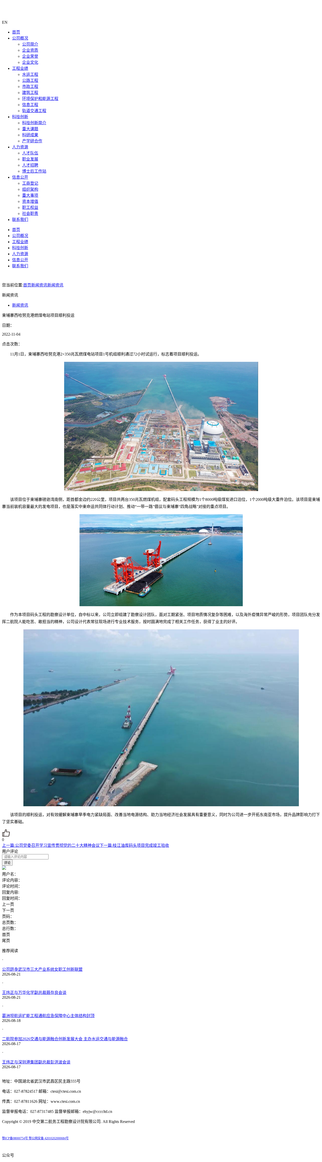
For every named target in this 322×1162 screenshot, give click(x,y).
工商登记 (30, 183)
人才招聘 (30, 165)
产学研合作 (32, 141)
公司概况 (20, 38)
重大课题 (30, 129)
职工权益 (30, 207)
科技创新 (20, 117)
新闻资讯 (39, 285)
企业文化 (30, 62)
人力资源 (20, 147)
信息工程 (30, 105)
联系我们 (20, 219)
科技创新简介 (34, 123)
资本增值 (30, 201)
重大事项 (30, 195)
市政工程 (30, 86)
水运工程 (30, 74)
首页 (16, 32)
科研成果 (30, 135)
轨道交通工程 (34, 111)
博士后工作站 (34, 171)
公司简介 (30, 44)
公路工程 (30, 80)
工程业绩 (20, 68)
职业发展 (30, 159)
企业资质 (30, 50)
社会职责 (30, 213)
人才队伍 (30, 153)
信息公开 (20, 177)
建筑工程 (30, 92)
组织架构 (30, 189)
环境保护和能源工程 (40, 98)
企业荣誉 (30, 56)
